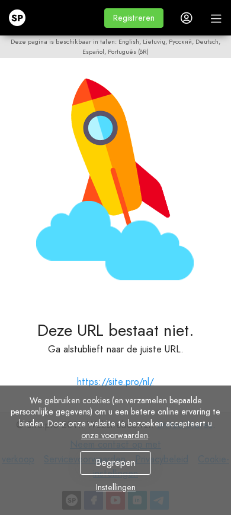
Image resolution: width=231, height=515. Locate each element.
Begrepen (116, 462)
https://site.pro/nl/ (115, 381)
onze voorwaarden (114, 435)
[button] (133, 18)
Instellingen (116, 487)
